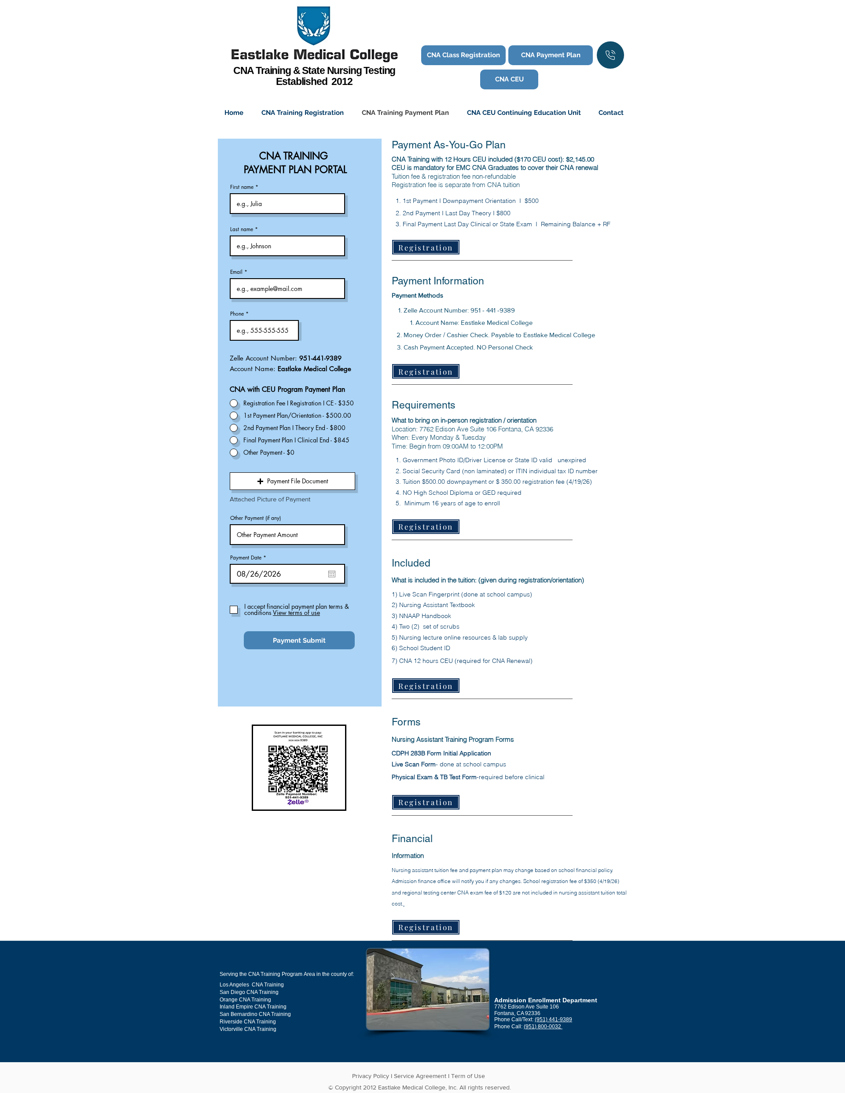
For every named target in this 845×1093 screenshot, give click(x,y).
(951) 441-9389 (553, 1019)
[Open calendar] (331, 574)
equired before (503, 777)
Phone (237, 313)
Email (236, 272)
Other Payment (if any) (255, 518)
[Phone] (610, 55)
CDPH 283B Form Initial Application (441, 753)
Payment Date (249, 557)
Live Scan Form (414, 764)
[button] (292, 481)
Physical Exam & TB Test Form (434, 777)
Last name (241, 229)
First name (242, 187)
